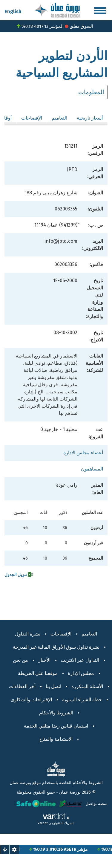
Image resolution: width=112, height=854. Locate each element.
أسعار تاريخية (90, 118)
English (13, 11)
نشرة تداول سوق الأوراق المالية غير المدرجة (56, 647)
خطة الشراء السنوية (82, 699)
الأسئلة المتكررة (87, 686)
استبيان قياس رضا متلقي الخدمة (56, 726)
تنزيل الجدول (16, 574)
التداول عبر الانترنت (80, 660)
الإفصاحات (31, 118)
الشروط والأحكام (56, 713)
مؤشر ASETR (80, 849)
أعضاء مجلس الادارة (83, 453)
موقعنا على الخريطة (38, 673)
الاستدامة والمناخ (56, 739)
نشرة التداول (27, 634)
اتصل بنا (53, 686)
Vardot (43, 823)
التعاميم (59, 118)
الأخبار (44, 660)
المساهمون (92, 469)
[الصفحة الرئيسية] (57, 10)
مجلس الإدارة (81, 673)
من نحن (20, 660)
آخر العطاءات (22, 686)
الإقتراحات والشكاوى (31, 699)
